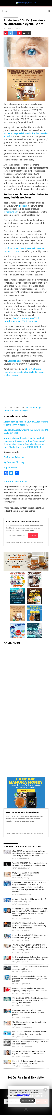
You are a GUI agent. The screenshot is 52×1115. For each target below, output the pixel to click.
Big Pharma (23, 486)
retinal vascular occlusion (15, 496)
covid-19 (18, 489)
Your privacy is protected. (14, 542)
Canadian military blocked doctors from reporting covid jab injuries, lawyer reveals (29, 989)
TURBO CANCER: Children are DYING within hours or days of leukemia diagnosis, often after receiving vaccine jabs (29, 947)
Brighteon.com (10, 467)
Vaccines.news (14, 361)
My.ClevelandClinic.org (14, 462)
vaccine (7, 499)
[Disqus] (26, 678)
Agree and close (27, 1101)
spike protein (34, 496)
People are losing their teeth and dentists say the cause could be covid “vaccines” (29, 1052)
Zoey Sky (18, 29)
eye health (39, 489)
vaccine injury (34, 499)
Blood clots (9, 489)
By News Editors (26, 894)
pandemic (8, 493)
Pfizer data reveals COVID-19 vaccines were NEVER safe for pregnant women (30, 936)
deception (28, 489)
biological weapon (38, 486)
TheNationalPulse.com (14, 457)
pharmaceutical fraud (24, 493)
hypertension (10, 212)
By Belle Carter (26, 962)
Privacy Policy (23, 1095)
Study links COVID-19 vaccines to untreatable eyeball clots (25, 874)
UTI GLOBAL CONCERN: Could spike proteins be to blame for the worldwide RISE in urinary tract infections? (30, 1000)
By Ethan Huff (25, 858)
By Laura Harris (26, 1037)
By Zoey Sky (25, 878)
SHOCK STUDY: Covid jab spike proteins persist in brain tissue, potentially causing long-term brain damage (29, 925)
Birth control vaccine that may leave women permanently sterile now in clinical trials (30, 958)
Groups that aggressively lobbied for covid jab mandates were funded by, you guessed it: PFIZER (29, 978)
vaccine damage (19, 499)
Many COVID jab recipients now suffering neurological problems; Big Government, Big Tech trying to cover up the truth (30, 853)
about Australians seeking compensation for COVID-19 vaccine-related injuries (24, 372)
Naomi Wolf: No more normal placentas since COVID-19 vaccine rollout (28, 1062)
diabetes (23, 206)
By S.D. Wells (26, 1005)
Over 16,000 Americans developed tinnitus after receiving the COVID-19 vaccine (29, 1033)
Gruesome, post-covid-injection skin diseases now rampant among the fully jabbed (28, 1012)
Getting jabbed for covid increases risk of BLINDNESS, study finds (29, 900)
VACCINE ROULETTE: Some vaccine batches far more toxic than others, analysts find (29, 864)
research (39, 493)
